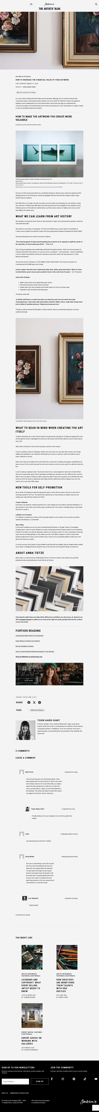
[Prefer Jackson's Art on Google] (26, 92)
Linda (27, 834)
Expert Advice (27, 1032)
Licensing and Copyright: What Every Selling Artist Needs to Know (31, 985)
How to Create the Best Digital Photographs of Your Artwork (35, 651)
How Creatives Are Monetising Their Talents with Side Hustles (65, 985)
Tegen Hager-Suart (29, 87)
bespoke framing (25, 619)
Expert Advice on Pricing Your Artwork (28, 641)
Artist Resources (29, 974)
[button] (29, 702)
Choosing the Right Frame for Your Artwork (29, 635)
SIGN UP (39, 1081)
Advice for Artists (37, 710)
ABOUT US (5, 1093)
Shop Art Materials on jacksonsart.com (29, 657)
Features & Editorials (23, 76)
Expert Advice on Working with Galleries (32, 1041)
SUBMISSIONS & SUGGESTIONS (19, 1093)
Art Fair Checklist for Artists (24, 646)
